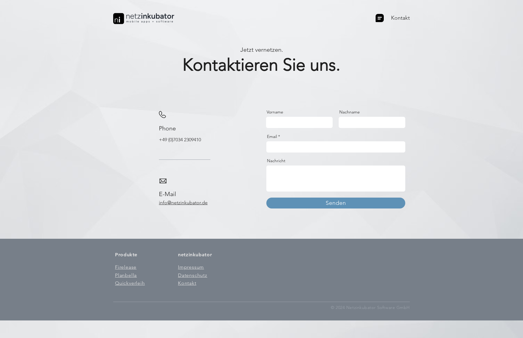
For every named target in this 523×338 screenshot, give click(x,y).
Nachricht (276, 161)
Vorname (275, 112)
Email (272, 136)
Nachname (349, 112)
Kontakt (400, 18)
